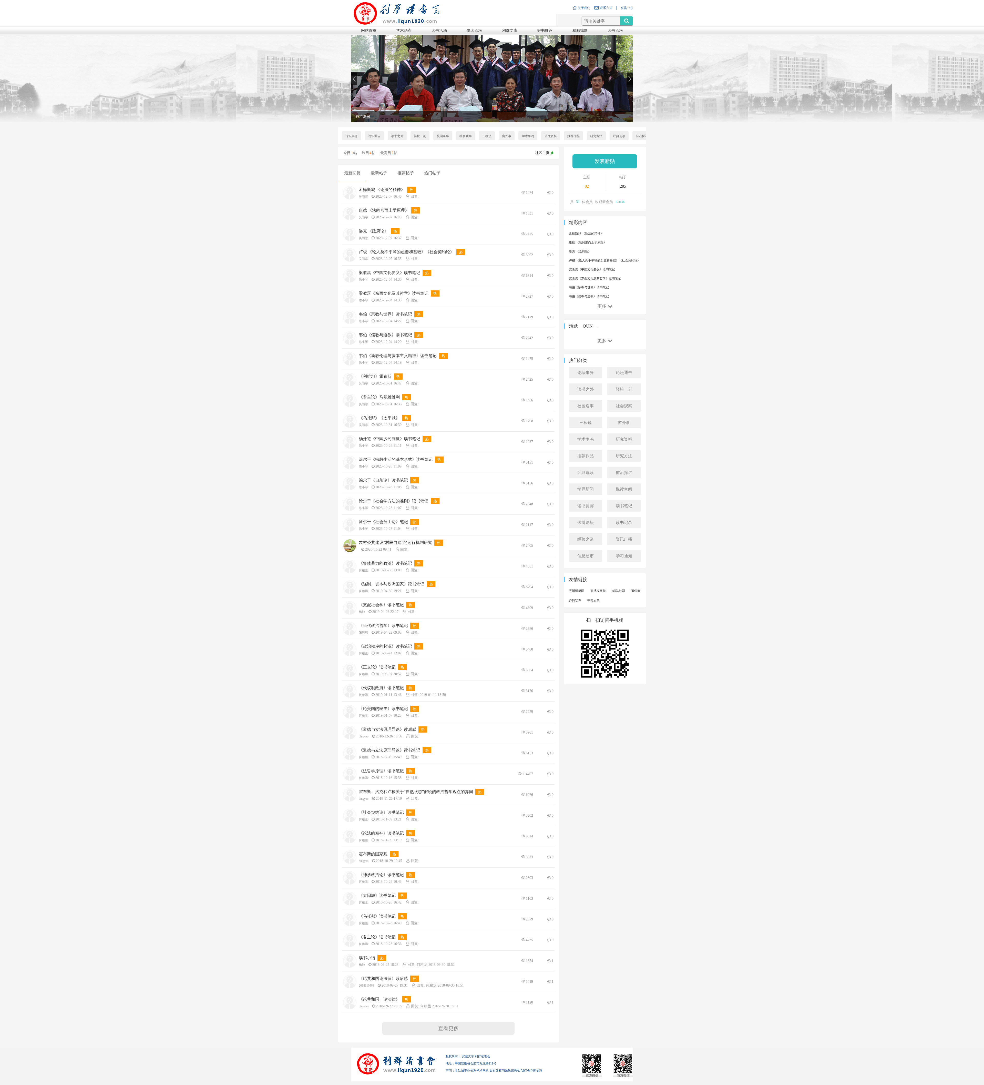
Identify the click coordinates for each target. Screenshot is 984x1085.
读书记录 (624, 522)
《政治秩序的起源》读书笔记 (385, 646)
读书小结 (367, 958)
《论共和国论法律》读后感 (383, 978)
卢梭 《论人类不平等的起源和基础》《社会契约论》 (406, 252)
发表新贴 (604, 161)
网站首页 (368, 30)
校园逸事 (443, 136)
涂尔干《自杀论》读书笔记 (383, 480)
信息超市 (585, 556)
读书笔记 (624, 506)
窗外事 (506, 136)
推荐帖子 (405, 173)
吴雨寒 (363, 196)
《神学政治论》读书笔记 (381, 875)
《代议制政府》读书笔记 (381, 688)
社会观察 (465, 136)
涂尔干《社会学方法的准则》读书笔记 (393, 501)
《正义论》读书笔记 (377, 667)
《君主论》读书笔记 (377, 937)
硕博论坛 (585, 522)
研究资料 (551, 136)
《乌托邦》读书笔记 (377, 916)
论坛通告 (374, 136)
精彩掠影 (580, 30)
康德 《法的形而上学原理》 (384, 210)
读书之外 (397, 136)
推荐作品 (573, 136)
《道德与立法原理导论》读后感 (387, 729)
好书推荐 (544, 30)
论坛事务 (351, 136)
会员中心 (627, 8)
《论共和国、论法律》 (379, 999)
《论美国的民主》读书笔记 (383, 708)
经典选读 (619, 136)
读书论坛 (615, 30)
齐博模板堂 (598, 591)
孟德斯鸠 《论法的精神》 (382, 189)
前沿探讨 (642, 136)
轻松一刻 (420, 136)
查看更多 (448, 1028)
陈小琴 (363, 279)
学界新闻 (585, 489)
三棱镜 (486, 136)
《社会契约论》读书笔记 (381, 812)
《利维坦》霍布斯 (375, 376)
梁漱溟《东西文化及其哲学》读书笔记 (393, 293)
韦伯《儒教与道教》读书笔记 (385, 335)
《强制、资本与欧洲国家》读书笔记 (391, 584)
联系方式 (606, 8)
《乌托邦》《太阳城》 (379, 418)
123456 (619, 202)
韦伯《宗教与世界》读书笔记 (385, 314)
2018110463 (366, 985)
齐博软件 (575, 600)
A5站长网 (618, 591)
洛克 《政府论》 (373, 231)
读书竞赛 (585, 506)
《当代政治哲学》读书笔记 (383, 625)
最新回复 (352, 173)
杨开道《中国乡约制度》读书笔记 (389, 439)
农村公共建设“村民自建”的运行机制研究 (395, 542)
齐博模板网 (576, 591)
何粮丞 (363, 570)
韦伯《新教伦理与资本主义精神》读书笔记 (398, 355)
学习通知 (624, 556)
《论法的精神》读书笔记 (381, 833)
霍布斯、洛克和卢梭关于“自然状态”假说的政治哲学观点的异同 (416, 791)
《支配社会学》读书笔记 (381, 605)
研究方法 (596, 136)
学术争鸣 (528, 136)
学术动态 (404, 30)
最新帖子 (379, 173)
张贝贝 (363, 632)
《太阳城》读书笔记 (377, 895)
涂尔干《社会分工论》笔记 (383, 522)
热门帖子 (432, 173)
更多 (602, 306)
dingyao (363, 736)
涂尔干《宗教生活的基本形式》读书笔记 (396, 459)
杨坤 (362, 612)
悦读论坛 (474, 30)
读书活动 (439, 30)
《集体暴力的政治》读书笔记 (385, 563)
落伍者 (635, 591)
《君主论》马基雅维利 (379, 397)
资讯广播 (624, 539)
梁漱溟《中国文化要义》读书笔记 (389, 272)
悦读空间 (624, 489)
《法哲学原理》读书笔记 (381, 771)
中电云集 (593, 600)
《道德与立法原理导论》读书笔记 (389, 750)
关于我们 (584, 8)
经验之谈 (585, 539)
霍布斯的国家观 (373, 854)
